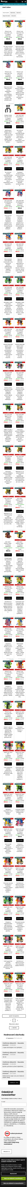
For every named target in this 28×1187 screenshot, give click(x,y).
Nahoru (15, 1028)
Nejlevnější (12, 12)
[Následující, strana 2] (14, 1020)
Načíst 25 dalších (14, 1016)
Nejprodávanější (6, 15)
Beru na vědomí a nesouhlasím (13, 1183)
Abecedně (13, 15)
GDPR (10, 1114)
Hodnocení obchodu (14, 1034)
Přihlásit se (7, 1151)
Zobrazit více (14, 1083)
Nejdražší (19, 12)
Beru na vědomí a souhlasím (13, 1178)
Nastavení (13, 1174)
